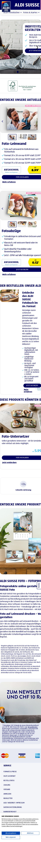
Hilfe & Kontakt (35, 33)
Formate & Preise (10, 772)
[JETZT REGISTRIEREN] (20, 702)
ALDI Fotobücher (11, 13)
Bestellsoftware (34, 20)
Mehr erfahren (28, 391)
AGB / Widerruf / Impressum (13, 803)
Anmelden (35, 40)
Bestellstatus (35, 26)
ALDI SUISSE (27, 5)
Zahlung (6, 785)
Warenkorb (36, 47)
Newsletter (7, 798)
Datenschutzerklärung (12, 807)
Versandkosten (32, 727)
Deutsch (37, 13)
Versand (6, 789)
